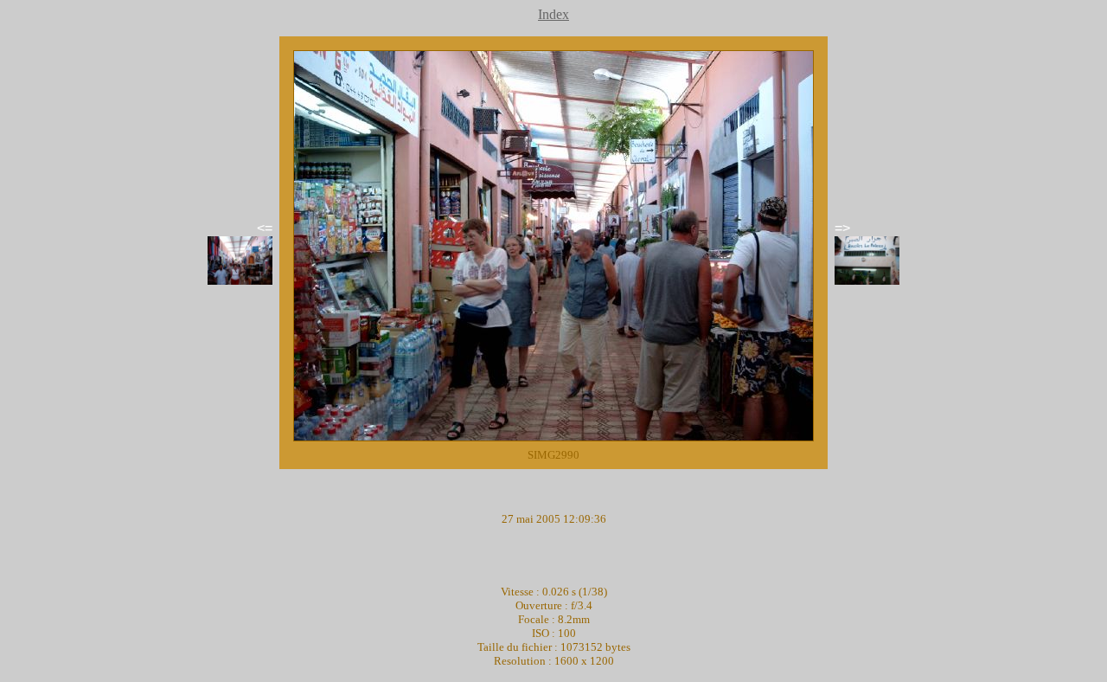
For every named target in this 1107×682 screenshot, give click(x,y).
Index (553, 14)
